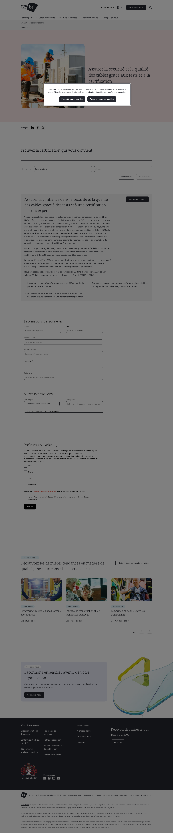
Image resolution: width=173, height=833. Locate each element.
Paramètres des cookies (72, 99)
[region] (87, 94)
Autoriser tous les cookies (102, 99)
